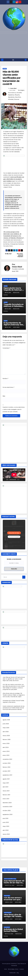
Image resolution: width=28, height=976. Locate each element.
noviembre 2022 (7, 759)
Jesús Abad (13, 88)
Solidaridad (7, 927)
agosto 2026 (6, 719)
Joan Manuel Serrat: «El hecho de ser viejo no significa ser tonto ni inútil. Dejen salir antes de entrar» (14, 678)
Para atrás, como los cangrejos (20, 255)
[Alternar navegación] (13, 60)
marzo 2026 (6, 735)
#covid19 (19, 92)
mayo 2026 (6, 727)
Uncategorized (7, 912)
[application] (14, 474)
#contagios (21, 90)
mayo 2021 (6, 783)
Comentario (6, 348)
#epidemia (11, 95)
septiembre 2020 (7, 814)
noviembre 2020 (7, 806)
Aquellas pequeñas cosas (10, 878)
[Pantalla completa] (23, 479)
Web (4, 396)
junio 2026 (6, 723)
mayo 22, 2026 (9, 933)
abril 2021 (5, 787)
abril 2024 (6, 747)
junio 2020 (6, 822)
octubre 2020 (7, 810)
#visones (16, 99)
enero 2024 (6, 751)
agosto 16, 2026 (10, 885)
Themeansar (14, 965)
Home (5, 969)
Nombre (5, 378)
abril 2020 (6, 830)
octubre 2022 (6, 763)
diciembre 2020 (7, 802)
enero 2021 (6, 798)
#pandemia (11, 97)
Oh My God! (8, 253)
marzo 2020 (6, 834)
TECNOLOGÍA (12, 972)
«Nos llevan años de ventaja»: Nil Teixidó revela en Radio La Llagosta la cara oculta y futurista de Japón (14, 695)
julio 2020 (5, 818)
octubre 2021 (6, 771)
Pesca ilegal (7, 895)
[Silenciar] (21, 479)
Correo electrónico (8, 387)
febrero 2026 (6, 739)
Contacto (21, 969)
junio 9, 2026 (9, 902)
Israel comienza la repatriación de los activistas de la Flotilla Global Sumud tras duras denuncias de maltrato (13, 707)
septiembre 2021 (7, 775)
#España (17, 95)
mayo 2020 (6, 826)
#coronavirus (12, 92)
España (4, 68)
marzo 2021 (6, 791)
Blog (18, 972)
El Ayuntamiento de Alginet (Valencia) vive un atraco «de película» (14, 325)
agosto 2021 (6, 779)
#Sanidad (10, 99)
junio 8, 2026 (9, 919)
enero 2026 (6, 743)
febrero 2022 (6, 767)
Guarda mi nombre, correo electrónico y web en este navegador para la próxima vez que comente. (14, 409)
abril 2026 (6, 731)
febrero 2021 (6, 794)
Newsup (22, 963)
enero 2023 (6, 755)
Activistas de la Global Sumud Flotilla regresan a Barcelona (13, 931)
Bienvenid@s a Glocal (13, 969)
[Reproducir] (4, 479)
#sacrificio (18, 97)
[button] (23, 60)
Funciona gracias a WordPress (9, 963)
